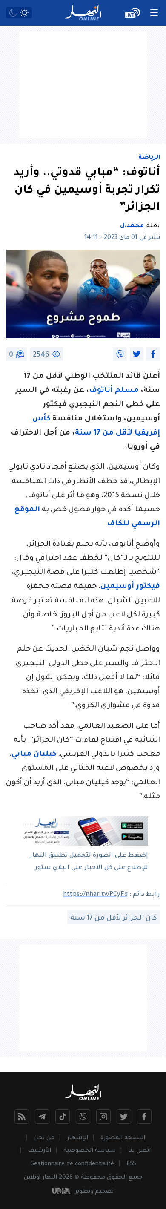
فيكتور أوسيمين (130, 587)
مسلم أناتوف (114, 391)
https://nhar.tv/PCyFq (95, 895)
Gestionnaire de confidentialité (72, 1164)
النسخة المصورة (122, 1138)
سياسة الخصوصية (89, 1151)
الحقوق (117, 1177)
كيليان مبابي (33, 755)
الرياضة (149, 158)
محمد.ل (132, 226)
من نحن (44, 1138)
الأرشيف (39, 1151)
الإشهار (77, 1138)
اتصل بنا (139, 1151)
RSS (131, 1164)
